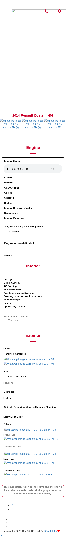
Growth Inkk (50, 531)
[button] (6, 11)
